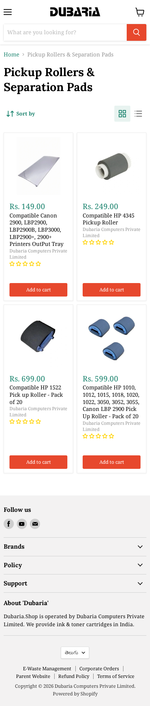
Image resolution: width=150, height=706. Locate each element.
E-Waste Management (47, 668)
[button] (25, 263)
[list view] (138, 114)
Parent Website (33, 676)
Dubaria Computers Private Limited (38, 254)
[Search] (136, 32)
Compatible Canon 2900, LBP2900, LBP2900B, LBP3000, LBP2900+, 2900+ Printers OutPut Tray (36, 230)
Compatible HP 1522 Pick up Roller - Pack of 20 (36, 394)
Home (11, 54)
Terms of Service (115, 676)
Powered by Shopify (75, 693)
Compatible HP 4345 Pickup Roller (108, 219)
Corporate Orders (99, 668)
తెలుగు (71, 652)
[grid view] (122, 114)
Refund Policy (73, 676)
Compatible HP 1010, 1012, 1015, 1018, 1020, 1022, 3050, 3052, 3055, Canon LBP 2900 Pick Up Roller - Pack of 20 (111, 402)
